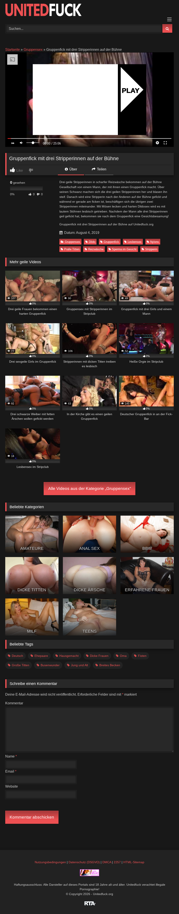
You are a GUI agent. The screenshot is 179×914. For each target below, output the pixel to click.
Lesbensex (134, 241)
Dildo (92, 241)
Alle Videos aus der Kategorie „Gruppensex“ (89, 488)
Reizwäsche (95, 249)
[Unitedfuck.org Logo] (89, 10)
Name (11, 756)
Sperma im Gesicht (124, 249)
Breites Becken (109, 665)
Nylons (154, 241)
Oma (123, 655)
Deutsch (17, 655)
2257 (117, 862)
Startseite (12, 49)
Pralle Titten (71, 249)
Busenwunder (50, 665)
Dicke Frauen (99, 655)
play (130, 90)
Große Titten (20, 665)
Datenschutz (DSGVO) (84, 862)
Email (10, 771)
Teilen (101, 169)
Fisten (142, 655)
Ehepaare (41, 655)
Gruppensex (33, 49)
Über (73, 169)
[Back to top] (165, 901)
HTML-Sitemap (133, 862)
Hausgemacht (69, 655)
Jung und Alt (79, 665)
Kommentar (14, 703)
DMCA (106, 862)
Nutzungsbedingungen (50, 862)
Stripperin (151, 249)
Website (11, 786)
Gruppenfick (111, 241)
